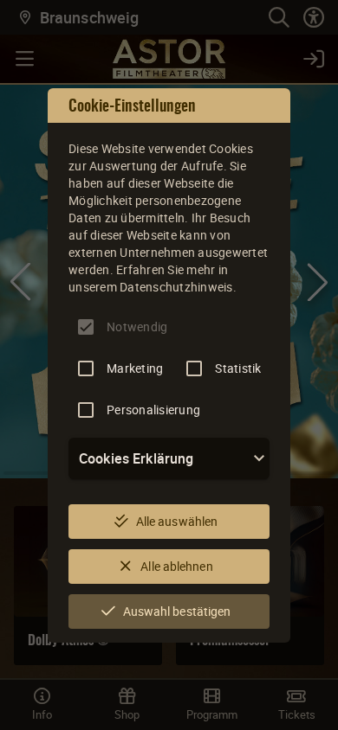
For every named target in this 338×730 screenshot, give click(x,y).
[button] (169, 458)
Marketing (135, 368)
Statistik (238, 368)
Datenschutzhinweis (176, 287)
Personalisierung (153, 409)
